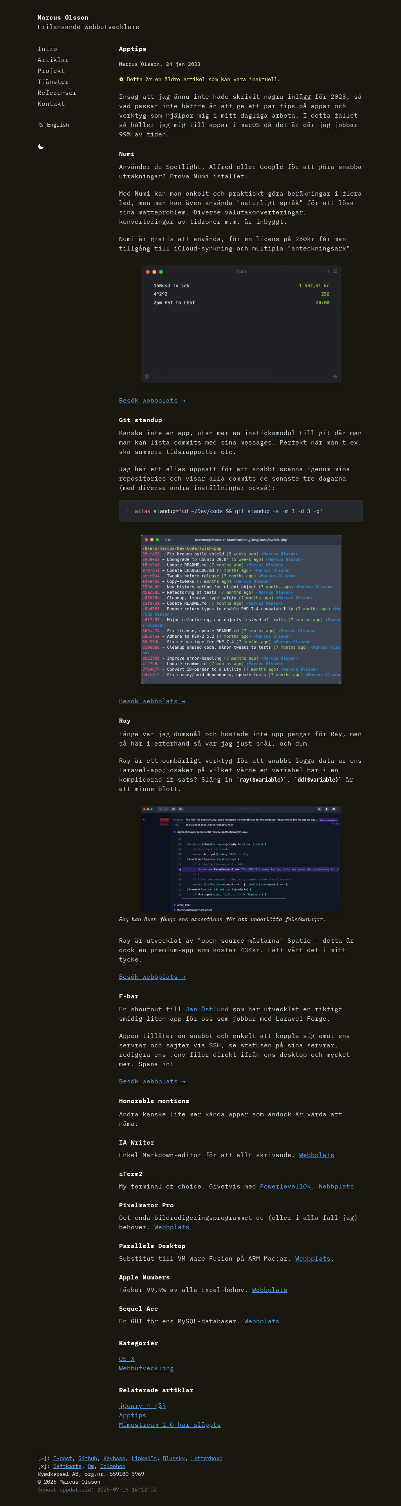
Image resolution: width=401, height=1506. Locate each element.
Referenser (57, 92)
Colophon (112, 1466)
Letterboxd (206, 1458)
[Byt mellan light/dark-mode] (41, 146)
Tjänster (53, 81)
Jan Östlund (207, 1009)
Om (91, 1466)
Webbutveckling (146, 1368)
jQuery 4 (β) (142, 1406)
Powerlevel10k (285, 1186)
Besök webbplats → (152, 400)
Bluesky (174, 1458)
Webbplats (316, 1155)
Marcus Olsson (88, 22)
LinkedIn (144, 1458)
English (58, 124)
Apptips (132, 1415)
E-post (62, 1458)
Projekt (51, 70)
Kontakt (51, 103)
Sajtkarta (67, 1466)
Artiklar (53, 60)
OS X (127, 1359)
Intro (47, 49)
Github (87, 1458)
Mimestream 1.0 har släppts (170, 1424)
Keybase (114, 1458)
